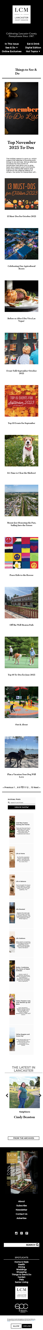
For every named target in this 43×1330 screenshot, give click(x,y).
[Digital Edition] (21, 1193)
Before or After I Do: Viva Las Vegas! (21, 319)
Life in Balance (21, 881)
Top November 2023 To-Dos (22, 145)
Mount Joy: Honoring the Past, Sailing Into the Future (21, 524)
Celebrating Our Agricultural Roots (21, 267)
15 (32, 787)
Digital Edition (33, 47)
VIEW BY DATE (21, 807)
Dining (21, 1267)
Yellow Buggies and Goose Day (23, 1035)
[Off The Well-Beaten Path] (21, 602)
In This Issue (12, 43)
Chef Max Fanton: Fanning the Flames (23, 823)
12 (27, 787)
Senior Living (21, 1282)
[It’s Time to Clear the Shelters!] (21, 450)
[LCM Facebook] (26, 1234)
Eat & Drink (33, 43)
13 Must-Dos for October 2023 (21, 216)
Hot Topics (32, 51)
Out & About (21, 724)
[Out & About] (21, 702)
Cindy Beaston (24, 1117)
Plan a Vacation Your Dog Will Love (21, 775)
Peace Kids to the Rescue (21, 575)
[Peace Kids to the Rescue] (21, 553)
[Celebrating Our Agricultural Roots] (21, 244)
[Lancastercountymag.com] (21, 1299)
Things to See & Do (21, 1274)
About (21, 1201)
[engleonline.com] (21, 1313)
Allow (16, 1326)
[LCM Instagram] (16, 1234)
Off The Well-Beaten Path (22, 625)
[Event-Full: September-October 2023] (21, 348)
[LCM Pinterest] (21, 1234)
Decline (27, 1326)
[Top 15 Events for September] (21, 401)
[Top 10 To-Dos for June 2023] (21, 652)
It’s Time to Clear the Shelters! (21, 473)
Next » (37, 787)
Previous (8, 1095)
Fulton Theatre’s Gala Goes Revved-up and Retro (23, 1002)
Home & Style (21, 1262)
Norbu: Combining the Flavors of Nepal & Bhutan (23, 969)
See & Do (10, 47)
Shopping (21, 1272)
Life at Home (20, 853)
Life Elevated (20, 909)
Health (21, 1264)
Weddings (21, 1269)
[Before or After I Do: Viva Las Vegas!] (21, 296)
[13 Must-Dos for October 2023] (21, 194)
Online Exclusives (12, 51)
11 (25, 787)
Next (39, 1095)
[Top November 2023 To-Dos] (21, 96)
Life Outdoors (20, 938)
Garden (21, 1277)
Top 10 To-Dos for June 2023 (21, 674)
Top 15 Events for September (21, 423)
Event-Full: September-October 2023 (21, 372)
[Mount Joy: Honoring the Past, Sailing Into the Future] (21, 500)
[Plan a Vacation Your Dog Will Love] (21, 752)
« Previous (8, 787)
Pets (21, 1279)
